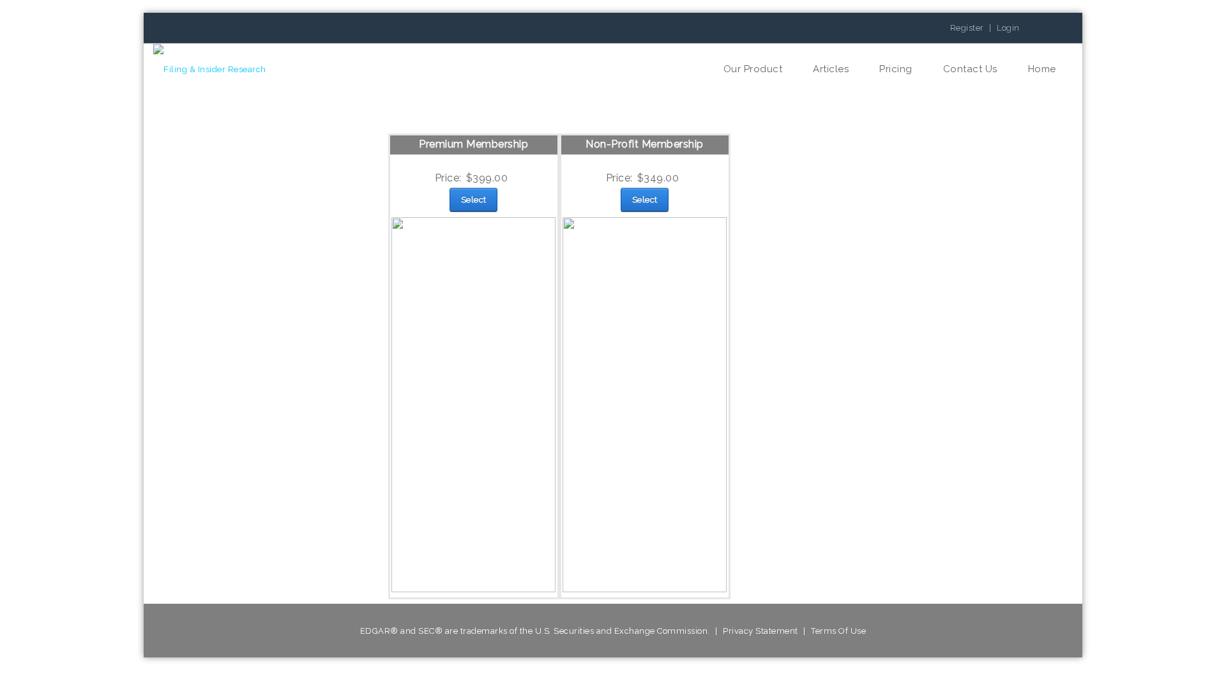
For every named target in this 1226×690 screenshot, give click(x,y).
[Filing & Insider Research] (209, 69)
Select (474, 199)
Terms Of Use (838, 631)
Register (967, 28)
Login (1008, 28)
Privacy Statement (760, 631)
